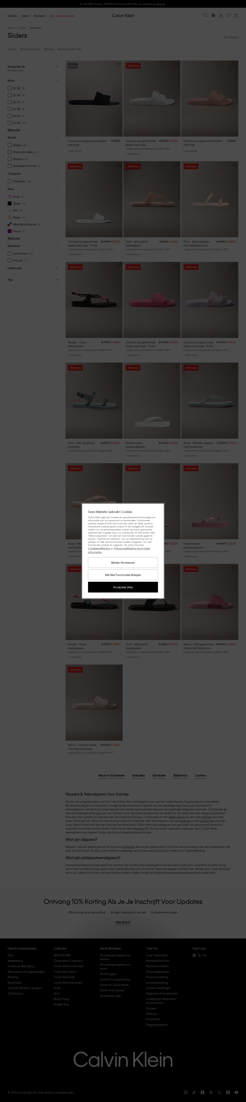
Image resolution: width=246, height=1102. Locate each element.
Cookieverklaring (99, 548)
